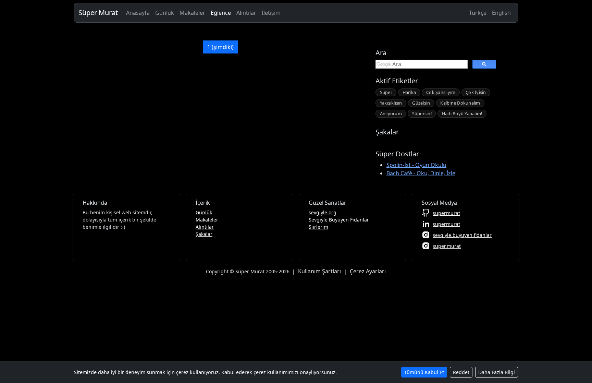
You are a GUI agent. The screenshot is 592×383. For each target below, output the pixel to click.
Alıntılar (246, 12)
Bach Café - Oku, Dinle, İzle (420, 173)
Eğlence (221, 12)
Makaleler (192, 12)
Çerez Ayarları (368, 271)
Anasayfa (138, 12)
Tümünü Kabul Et (424, 372)
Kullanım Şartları (319, 271)
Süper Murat (98, 12)
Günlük (164, 12)
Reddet (461, 372)
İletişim (271, 12)
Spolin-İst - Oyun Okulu (416, 165)
